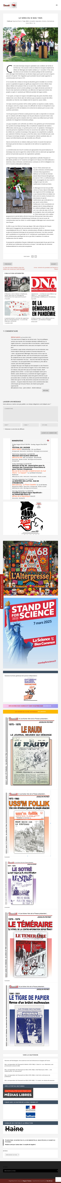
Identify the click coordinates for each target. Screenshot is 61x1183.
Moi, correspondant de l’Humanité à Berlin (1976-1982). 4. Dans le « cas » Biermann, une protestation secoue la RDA (29, 1065)
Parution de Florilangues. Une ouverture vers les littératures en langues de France (27, 1060)
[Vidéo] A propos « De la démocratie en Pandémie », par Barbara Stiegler (42, 318)
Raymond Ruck (17, 21)
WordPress (49, 1181)
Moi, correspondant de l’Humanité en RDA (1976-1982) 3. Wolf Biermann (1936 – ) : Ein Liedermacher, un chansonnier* (28, 1070)
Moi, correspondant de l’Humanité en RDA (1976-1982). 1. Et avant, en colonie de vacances (29, 1080)
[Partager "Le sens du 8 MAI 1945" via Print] (35, 256)
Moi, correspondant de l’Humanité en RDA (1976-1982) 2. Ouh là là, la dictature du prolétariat (27, 1075)
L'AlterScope (47, 706)
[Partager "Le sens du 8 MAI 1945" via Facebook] (32, 256)
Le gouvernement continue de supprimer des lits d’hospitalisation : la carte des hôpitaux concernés (17, 319)
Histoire (44, 21)
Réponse (45, 390)
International (50, 21)
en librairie (42, 711)
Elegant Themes (27, 1181)
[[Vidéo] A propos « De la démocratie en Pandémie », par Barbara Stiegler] (43, 308)
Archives (5, 1151)
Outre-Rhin (29, 23)
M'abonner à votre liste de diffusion (14, 429)
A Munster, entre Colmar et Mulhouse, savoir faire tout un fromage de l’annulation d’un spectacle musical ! (16, 295)
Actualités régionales (35, 21)
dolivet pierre (15, 337)
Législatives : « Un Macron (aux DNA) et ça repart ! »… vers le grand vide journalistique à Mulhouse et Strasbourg (43, 295)
